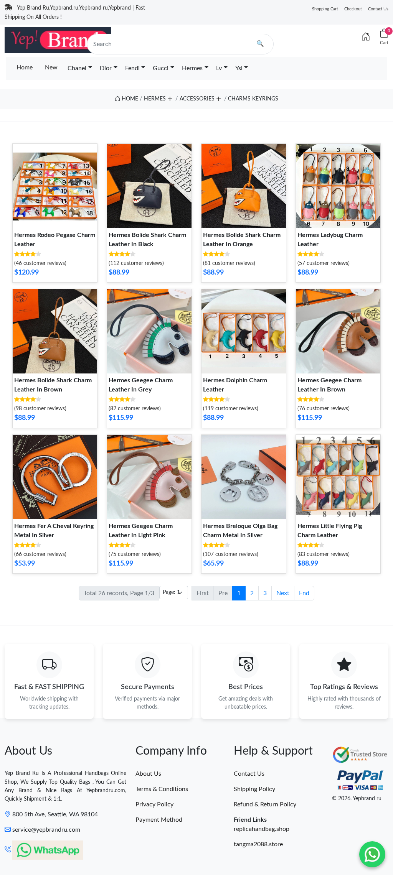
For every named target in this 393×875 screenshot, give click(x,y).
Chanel (77, 68)
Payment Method (158, 820)
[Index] (365, 37)
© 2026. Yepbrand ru (356, 798)
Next (282, 593)
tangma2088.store (258, 844)
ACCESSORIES (197, 99)
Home (25, 67)
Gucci (160, 68)
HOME (129, 99)
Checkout (353, 9)
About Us (148, 774)
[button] (169, 98)
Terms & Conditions (161, 789)
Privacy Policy (154, 804)
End (304, 593)
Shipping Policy (254, 789)
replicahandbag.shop (261, 829)
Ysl (239, 68)
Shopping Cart (325, 9)
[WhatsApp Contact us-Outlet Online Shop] (372, 854)
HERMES (155, 99)
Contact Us (378, 9)
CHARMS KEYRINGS (253, 99)
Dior (106, 68)
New (51, 67)
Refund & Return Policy (265, 804)
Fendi (132, 68)
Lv (219, 68)
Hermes (192, 68)
